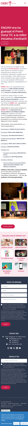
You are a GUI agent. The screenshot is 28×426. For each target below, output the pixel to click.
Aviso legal (3, 403)
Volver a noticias (7, 226)
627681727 (15, 340)
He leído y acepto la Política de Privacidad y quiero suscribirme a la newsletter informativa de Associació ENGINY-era (15, 365)
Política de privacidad (13, 403)
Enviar (5, 324)
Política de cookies (17, 405)
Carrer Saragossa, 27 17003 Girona (15, 336)
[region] (14, 418)
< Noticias (4, 43)
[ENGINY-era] (8, 3)
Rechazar (16, 423)
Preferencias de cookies (7, 406)
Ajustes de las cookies (6, 423)
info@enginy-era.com (15, 338)
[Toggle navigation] (25, 3)
